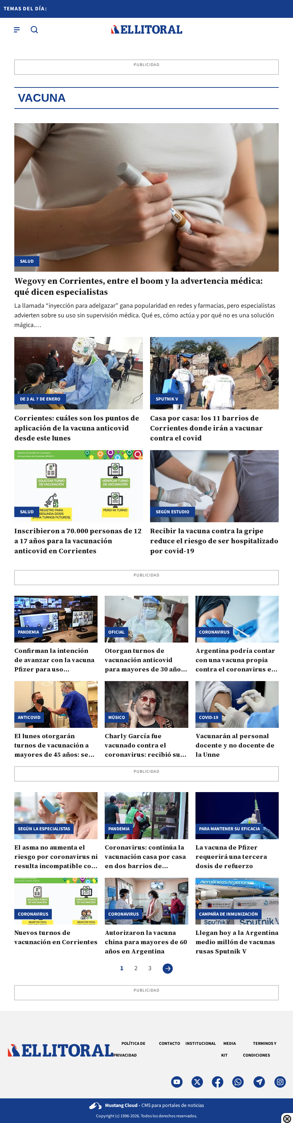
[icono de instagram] (280, 1082)
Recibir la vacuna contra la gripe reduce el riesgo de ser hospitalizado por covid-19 (214, 541)
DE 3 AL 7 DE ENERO (40, 399)
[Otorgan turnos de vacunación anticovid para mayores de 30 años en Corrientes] (146, 619)
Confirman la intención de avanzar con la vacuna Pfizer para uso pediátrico (54, 664)
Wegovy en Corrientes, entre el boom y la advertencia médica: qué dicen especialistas (138, 286)
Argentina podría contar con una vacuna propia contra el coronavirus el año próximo (235, 664)
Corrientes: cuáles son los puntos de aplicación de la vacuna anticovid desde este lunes (76, 428)
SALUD (27, 511)
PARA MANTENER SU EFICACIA (229, 828)
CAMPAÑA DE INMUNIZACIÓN (228, 914)
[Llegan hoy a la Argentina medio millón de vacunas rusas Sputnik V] (237, 901)
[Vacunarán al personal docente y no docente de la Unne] (237, 704)
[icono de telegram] (259, 1082)
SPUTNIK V (167, 399)
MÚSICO (116, 717)
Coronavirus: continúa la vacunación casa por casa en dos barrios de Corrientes (145, 861)
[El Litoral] (146, 30)
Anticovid (29, 717)
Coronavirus (214, 632)
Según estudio (172, 511)
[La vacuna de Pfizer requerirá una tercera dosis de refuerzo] (237, 815)
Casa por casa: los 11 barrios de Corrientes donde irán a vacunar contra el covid (206, 428)
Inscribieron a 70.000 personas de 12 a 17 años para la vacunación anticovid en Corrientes (77, 541)
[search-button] (34, 29)
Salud (27, 261)
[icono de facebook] (217, 1082)
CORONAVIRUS (33, 914)
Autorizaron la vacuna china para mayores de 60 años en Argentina (146, 942)
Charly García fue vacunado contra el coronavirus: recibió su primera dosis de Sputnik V (146, 754)
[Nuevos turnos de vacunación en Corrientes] (56, 901)
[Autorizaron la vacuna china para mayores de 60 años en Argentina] (146, 901)
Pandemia (28, 632)
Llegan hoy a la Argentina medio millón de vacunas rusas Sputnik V (236, 942)
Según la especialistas (44, 828)
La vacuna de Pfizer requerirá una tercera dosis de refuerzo (231, 856)
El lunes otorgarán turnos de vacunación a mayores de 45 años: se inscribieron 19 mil (51, 749)
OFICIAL (116, 632)
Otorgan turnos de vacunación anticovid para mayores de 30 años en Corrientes (144, 664)
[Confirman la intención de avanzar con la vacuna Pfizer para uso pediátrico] (56, 619)
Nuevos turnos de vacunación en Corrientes (56, 937)
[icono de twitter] (197, 1082)
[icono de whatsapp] (238, 1082)
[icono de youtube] (177, 1082)
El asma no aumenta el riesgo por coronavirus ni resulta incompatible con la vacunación (56, 861)
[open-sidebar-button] (17, 29)
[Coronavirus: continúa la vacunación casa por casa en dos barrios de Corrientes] (146, 815)
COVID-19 (208, 717)
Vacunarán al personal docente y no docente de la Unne (234, 745)
